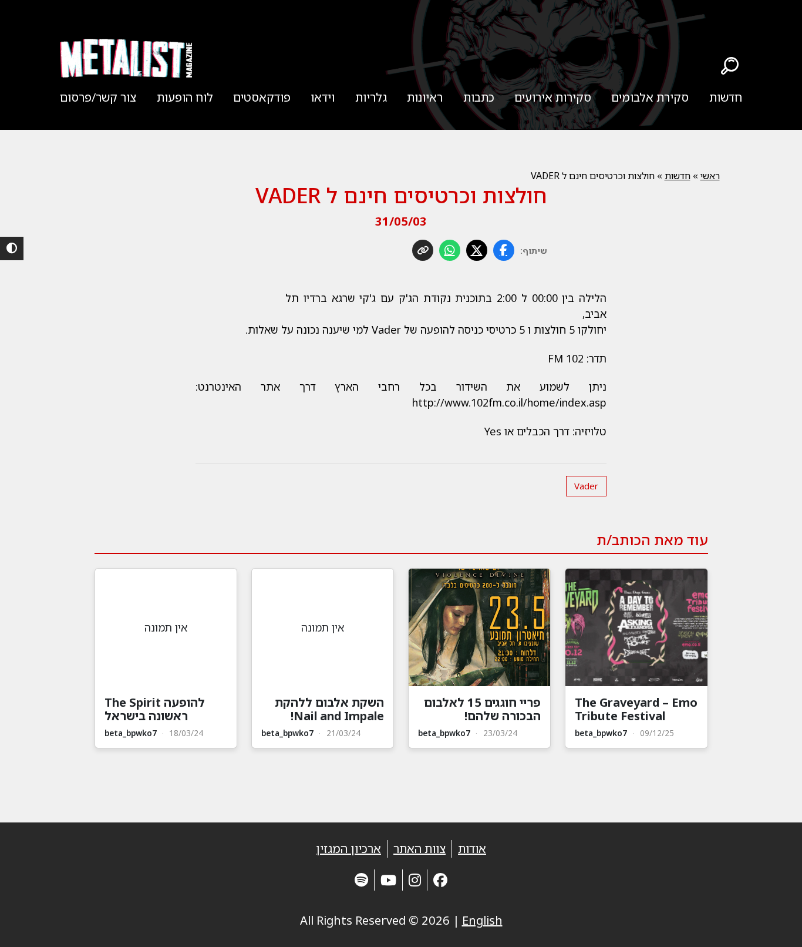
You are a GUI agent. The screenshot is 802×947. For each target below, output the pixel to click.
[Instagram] (415, 879)
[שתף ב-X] (476, 250)
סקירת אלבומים (650, 97)
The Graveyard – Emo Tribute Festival (636, 709)
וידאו (323, 97)
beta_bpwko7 (601, 732)
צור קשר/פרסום (98, 97)
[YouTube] (388, 879)
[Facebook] (440, 879)
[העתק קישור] (422, 250)
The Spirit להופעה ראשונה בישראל (155, 709)
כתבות (478, 97)
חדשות (725, 97)
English (482, 920)
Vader (586, 486)
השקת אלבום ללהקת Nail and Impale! (329, 709)
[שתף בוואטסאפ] (449, 250)
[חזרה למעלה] (772, 923)
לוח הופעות (185, 97)
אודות (472, 849)
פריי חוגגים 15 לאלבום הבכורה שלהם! (482, 709)
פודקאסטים (262, 97)
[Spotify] (361, 879)
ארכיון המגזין (348, 849)
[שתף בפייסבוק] (503, 250)
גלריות (371, 97)
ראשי (710, 175)
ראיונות (425, 97)
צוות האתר (419, 849)
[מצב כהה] (11, 248)
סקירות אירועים (552, 97)
